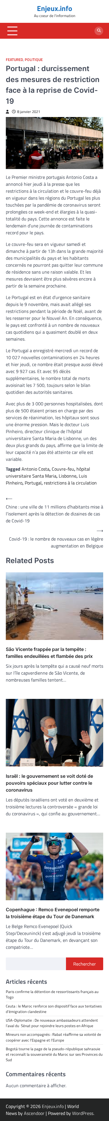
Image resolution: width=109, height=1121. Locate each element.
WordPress (82, 1113)
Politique (34, 59)
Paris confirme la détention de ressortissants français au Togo (52, 994)
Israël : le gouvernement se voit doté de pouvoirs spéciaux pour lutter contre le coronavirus (49, 783)
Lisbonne (67, 475)
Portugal (33, 482)
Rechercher (84, 963)
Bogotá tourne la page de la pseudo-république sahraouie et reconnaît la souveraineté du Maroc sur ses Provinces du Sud (54, 1054)
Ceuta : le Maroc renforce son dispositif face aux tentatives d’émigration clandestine (54, 1008)
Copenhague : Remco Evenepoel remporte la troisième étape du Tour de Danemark (52, 913)
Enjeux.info (54, 8)
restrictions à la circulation (70, 482)
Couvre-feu (63, 468)
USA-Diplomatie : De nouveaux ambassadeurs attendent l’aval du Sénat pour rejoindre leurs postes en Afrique (52, 1023)
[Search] (98, 31)
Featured (14, 59)
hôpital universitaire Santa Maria (48, 472)
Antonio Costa (35, 468)
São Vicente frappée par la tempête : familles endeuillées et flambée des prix (49, 652)
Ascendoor (34, 1113)
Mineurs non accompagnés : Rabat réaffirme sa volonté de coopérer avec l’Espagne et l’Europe (53, 1037)
